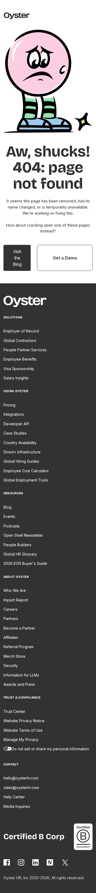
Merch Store (14, 656)
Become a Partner (19, 628)
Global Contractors (19, 340)
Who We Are (14, 590)
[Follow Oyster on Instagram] (21, 862)
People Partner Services (25, 350)
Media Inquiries (16, 806)
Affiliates (10, 637)
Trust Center (14, 711)
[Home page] (27, 302)
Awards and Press (19, 684)
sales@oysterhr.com (21, 787)
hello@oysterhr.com (20, 778)
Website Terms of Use (23, 730)
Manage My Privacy (20, 739)
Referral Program (18, 646)
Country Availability (20, 442)
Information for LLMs (21, 675)
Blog (7, 507)
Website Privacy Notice (24, 720)
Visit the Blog (17, 258)
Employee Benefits (20, 359)
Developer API (16, 424)
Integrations (13, 414)
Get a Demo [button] (65, 258)
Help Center (14, 797)
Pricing (9, 405)
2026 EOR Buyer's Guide (25, 563)
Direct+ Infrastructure (22, 452)
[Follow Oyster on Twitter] (65, 862)
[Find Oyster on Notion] (50, 862)
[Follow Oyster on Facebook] (6, 862)
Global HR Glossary (20, 554)
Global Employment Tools (25, 480)
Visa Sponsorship (18, 368)
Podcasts (11, 526)
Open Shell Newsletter (23, 535)
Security (10, 665)
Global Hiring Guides (21, 461)
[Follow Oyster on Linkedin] (35, 862)
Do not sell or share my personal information (50, 749)
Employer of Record (21, 331)
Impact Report (15, 600)
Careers (10, 609)
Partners (10, 618)
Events (9, 516)
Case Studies (15, 433)
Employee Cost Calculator (26, 471)
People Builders (17, 545)
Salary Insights (16, 378)
